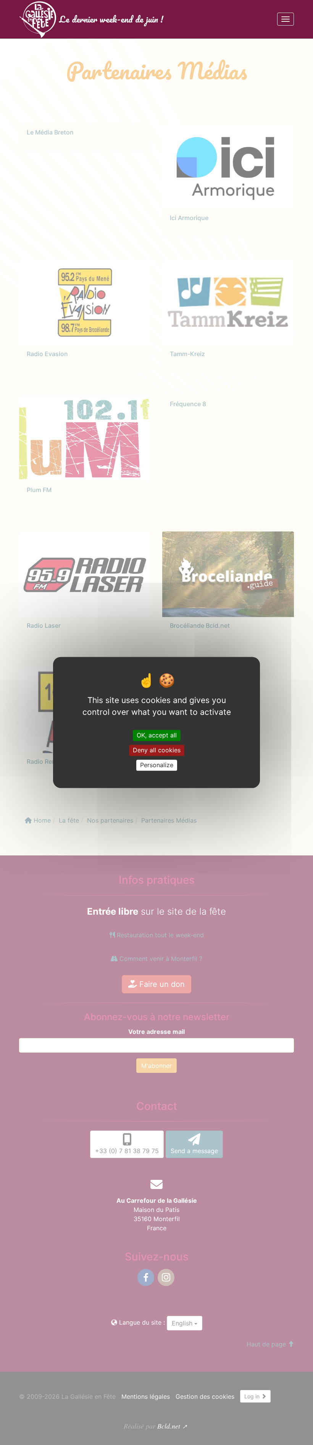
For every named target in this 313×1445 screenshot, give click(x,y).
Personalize (156, 765)
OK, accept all (157, 735)
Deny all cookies (157, 750)
